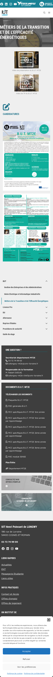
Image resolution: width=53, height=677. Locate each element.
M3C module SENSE (17, 456)
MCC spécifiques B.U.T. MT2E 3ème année (27, 442)
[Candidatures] (6, 106)
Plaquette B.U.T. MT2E (18, 400)
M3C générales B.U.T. (17, 406)
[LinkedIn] (6, 5)
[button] (48, 619)
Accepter (26, 651)
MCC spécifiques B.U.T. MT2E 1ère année (26, 412)
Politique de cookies (14, 673)
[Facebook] (1, 5)
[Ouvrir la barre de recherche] (44, 13)
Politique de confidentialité (34, 673)
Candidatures (11, 114)
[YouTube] (15, 5)
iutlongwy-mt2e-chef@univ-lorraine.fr (25, 375)
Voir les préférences (26, 667)
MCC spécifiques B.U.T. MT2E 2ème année (27, 427)
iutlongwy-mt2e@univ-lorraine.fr (23, 363)
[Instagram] (10, 5)
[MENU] (50, 13)
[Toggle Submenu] (46, 281)
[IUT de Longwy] (4, 13)
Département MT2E (17, 468)
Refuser (26, 659)
